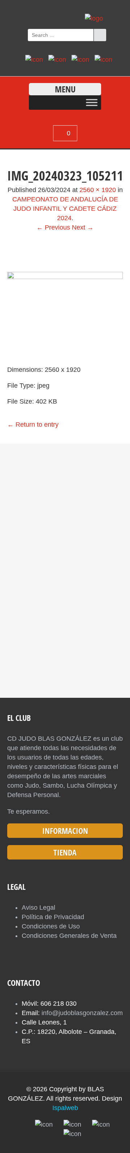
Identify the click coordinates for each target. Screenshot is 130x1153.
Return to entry (32, 424)
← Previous (53, 227)
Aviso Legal (38, 907)
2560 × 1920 (97, 189)
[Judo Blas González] (94, 18)
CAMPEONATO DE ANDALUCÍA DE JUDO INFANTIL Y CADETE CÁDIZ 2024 (65, 209)
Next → (83, 227)
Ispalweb (65, 1107)
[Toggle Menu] (92, 102)
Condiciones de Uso (51, 926)
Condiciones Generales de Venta (69, 935)
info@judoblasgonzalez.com (82, 1013)
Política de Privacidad (53, 917)
